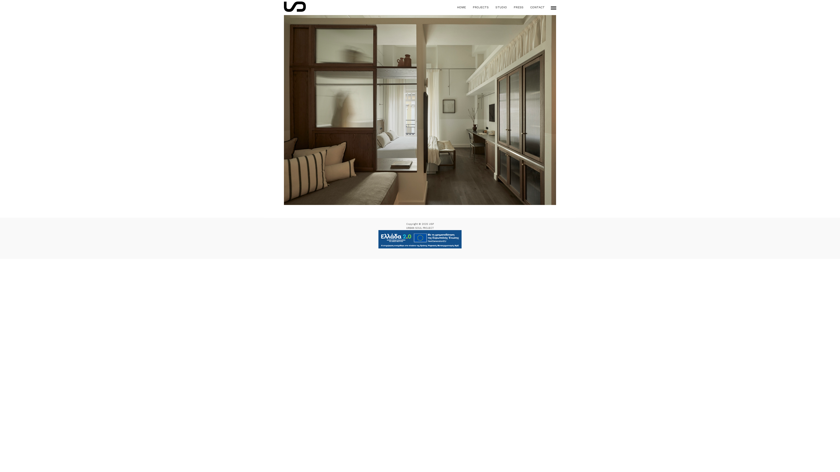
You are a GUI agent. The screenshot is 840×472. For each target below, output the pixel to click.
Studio (501, 7)
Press (518, 7)
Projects (481, 7)
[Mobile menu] (553, 8)
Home (461, 7)
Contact (537, 7)
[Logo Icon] (295, 7)
